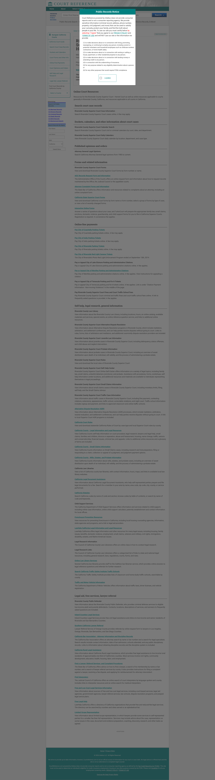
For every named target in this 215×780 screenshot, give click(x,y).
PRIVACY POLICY (120, 33)
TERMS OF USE (88, 35)
